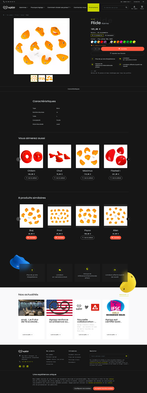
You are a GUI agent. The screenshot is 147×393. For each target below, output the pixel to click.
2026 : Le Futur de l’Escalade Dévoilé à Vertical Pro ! (29, 321)
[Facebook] (19, 366)
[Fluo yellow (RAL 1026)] (114, 42)
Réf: (92, 71)
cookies (111, 379)
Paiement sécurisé (74, 354)
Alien (115, 230)
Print (59, 230)
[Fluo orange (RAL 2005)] (118, 42)
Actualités (49, 364)
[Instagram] (23, 366)
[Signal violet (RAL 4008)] (105, 42)
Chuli (59, 170)
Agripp (93, 19)
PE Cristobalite (97, 35)
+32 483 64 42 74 (27, 361)
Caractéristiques (73, 89)
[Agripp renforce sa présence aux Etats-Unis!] (59, 308)
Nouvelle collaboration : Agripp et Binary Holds (87, 321)
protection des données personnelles (99, 362)
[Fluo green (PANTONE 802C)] (124, 42)
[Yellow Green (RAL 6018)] (131, 42)
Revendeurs (72, 362)
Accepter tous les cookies (104, 388)
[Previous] (16, 46)
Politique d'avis (74, 359)
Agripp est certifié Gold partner (112, 321)
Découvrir (123, 294)
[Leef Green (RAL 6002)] (127, 42)
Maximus (87, 170)
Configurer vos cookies (82, 388)
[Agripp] (9, 7)
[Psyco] (87, 216)
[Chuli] (59, 156)
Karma (22, 15)
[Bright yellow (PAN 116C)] (134, 42)
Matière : (99, 32)
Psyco (87, 230)
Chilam (31, 170)
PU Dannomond (109, 35)
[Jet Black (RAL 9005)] (108, 42)
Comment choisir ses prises (55, 359)
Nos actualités (28, 294)
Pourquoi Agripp (51, 357)
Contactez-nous (51, 361)
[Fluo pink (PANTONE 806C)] (121, 42)
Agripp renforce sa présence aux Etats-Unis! (59, 321)
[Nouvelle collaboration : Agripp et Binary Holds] (88, 308)
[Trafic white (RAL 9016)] (92, 42)
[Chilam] (31, 156)
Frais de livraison (75, 357)
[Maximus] (87, 156)
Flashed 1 (115, 170)
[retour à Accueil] (4, 15)
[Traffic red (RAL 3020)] (102, 42)
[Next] (67, 46)
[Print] (59, 216)
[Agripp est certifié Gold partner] (116, 308)
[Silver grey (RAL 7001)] (111, 42)
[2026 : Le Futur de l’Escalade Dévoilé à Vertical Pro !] (31, 308)
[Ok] (127, 356)
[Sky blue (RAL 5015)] (95, 42)
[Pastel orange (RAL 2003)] (98, 42)
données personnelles (95, 382)
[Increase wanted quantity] (99, 49)
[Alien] (115, 216)
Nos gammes (10, 15)
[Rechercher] (126, 7)
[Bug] (31, 216)
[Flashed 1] (115, 156)
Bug (31, 230)
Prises (17, 15)
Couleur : (102, 39)
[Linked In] (27, 366)
